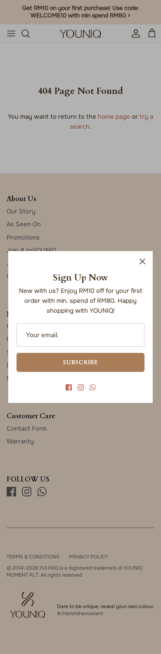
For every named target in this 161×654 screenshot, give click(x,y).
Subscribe (80, 362)
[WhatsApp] (93, 387)
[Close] (142, 261)
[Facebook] (69, 387)
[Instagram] (81, 387)
